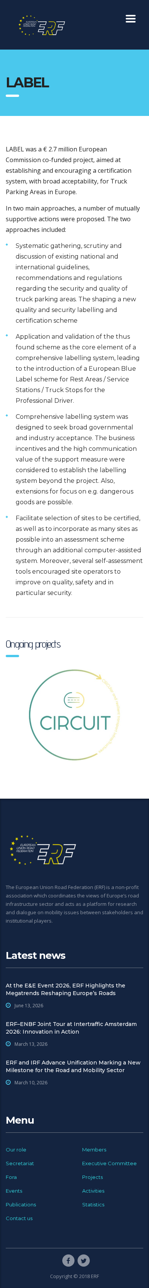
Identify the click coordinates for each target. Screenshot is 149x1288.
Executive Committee (109, 1163)
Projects (92, 1177)
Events (14, 1191)
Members (94, 1149)
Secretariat (20, 1163)
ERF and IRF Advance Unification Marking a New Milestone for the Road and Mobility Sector (73, 1066)
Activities (93, 1191)
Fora (11, 1177)
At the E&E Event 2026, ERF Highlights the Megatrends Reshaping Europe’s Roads (65, 989)
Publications (21, 1204)
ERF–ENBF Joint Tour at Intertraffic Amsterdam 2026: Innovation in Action (71, 1028)
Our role (16, 1149)
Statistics (93, 1204)
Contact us (19, 1218)
